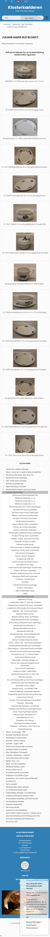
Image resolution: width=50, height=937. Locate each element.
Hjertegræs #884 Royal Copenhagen (25, 576)
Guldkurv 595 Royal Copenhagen (25, 570)
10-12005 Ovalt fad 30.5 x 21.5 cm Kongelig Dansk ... (25, 110)
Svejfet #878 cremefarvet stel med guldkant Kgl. (25, 694)
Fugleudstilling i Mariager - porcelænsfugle (21, 793)
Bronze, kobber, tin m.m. (14, 770)
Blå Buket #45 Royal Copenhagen (25, 510)
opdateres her (35, 895)
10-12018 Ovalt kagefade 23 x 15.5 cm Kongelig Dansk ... (25, 196)
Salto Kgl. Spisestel (25, 677)
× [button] (47, 881)
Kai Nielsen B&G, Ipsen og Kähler (17, 787)
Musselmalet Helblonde (25, 631)
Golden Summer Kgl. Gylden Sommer (25, 562)
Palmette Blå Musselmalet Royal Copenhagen (25, 646)
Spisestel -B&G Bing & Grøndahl (17, 735)
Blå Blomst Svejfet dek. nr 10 (25, 504)
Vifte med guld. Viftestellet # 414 (25, 715)
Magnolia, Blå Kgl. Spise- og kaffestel (25, 617)
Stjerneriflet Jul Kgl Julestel (25, 686)
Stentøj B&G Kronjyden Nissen (16, 738)
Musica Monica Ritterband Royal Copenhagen (25, 623)
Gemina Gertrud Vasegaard (25, 553)
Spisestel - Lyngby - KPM (14, 743)
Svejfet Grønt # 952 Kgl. (25, 697)
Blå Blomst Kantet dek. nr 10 (25, 501)
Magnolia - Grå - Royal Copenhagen (25, 611)
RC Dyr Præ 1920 (11, 822)
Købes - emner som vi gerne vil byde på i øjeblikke (23, 472)
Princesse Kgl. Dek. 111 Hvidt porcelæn (25, 654)
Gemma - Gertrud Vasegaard (25, 556)
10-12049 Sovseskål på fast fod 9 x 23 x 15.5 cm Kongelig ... (25, 312)
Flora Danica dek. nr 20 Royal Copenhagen (25, 547)
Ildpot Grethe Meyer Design (25, 591)
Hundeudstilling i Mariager (15, 801)
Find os (25, 876)
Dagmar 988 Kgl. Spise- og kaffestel (25, 524)
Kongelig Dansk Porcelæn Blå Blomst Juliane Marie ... (25, 284)
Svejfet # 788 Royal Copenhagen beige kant (25, 691)
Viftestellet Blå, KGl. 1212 (25, 717)
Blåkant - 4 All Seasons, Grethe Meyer (25, 515)
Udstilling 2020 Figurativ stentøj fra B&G (20, 796)
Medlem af (25, 857)
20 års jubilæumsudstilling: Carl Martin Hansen (22, 798)
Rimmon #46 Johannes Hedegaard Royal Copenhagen (25, 664)
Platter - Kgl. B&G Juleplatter (15, 764)
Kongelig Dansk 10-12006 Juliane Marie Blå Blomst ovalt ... (25, 138)
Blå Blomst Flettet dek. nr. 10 (25, 498)
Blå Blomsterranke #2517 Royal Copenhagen (25, 507)
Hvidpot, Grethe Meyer (25, 588)
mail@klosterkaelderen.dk (27, 852)
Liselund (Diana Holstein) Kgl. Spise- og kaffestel (25, 605)
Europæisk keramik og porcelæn (17, 772)
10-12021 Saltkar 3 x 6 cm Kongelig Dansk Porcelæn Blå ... (25, 224)
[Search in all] (40, 18)
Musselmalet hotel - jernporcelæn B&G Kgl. (25, 634)
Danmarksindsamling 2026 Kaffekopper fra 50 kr (23, 816)
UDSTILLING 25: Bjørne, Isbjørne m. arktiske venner (23, 813)
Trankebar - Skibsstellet (25, 703)
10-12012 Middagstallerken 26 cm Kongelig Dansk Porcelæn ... (25, 167)
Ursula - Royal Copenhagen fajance (25, 712)
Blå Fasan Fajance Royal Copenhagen (25, 512)
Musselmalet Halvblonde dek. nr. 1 (25, 628)
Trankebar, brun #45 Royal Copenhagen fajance (25, 709)
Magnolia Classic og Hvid (25, 614)
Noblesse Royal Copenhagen (25, 637)
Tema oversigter (11, 784)
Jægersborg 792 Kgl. (25, 599)
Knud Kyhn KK (11, 781)
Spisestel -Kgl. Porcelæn (22, 24)
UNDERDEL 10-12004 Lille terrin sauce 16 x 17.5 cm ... (25, 81)
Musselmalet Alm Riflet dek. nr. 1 (25, 625)
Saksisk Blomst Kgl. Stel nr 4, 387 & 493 (25, 674)
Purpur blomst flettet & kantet (25, 657)
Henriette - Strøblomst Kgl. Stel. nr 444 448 (25, 573)
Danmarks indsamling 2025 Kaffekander (20, 819)
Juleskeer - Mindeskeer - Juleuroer (18, 755)
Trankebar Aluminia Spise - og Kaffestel (25, 706)
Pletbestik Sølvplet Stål (14, 804)
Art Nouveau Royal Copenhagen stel (25, 495)
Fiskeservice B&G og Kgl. (25, 544)
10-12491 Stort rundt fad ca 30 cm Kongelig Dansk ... (25, 455)
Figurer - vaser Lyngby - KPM (15, 732)
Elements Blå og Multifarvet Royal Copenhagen (25, 533)
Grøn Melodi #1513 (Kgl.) (25, 565)
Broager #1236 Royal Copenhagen (25, 518)
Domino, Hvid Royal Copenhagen (25, 530)
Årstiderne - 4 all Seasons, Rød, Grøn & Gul (25, 726)
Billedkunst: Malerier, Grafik (15, 767)
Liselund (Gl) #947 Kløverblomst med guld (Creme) (25, 608)
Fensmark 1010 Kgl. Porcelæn (25, 541)
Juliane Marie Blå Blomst (25, 596)
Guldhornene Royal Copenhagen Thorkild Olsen (25, 567)
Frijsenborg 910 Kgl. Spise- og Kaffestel (25, 550)
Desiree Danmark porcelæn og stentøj (19, 746)
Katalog (7, 24)
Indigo (25, 594)
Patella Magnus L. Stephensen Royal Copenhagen (25, 648)
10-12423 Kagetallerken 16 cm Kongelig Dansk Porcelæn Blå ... (25, 427)
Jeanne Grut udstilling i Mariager (17, 469)
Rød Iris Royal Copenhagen (25, 668)
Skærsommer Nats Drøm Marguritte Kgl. (25, 683)
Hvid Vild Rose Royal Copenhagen (25, 585)
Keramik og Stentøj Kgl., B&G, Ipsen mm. (20, 475)
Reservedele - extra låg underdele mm (25, 660)
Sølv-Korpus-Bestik (12, 807)
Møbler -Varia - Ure (12, 761)
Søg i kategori (29, 18)
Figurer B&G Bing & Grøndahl (16, 486)
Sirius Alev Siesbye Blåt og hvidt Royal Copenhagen (25, 680)
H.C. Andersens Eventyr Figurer (16, 790)
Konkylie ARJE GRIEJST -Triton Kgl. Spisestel (25, 602)
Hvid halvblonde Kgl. (25, 729)
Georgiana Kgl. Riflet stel (25, 559)
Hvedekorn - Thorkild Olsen (25, 579)
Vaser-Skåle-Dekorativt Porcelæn (17, 758)
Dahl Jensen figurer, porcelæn (16, 481)
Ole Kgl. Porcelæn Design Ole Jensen (25, 640)
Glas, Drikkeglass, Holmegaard (17, 752)
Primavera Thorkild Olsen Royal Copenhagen (25, 651)
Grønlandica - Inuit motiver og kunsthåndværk (22, 778)
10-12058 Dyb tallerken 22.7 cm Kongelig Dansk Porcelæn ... (25, 370)
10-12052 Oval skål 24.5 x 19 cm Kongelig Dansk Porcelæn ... (25, 341)
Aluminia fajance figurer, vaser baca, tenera (21, 489)
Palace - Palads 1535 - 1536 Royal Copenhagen (25, 643)
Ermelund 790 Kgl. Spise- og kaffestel (25, 536)
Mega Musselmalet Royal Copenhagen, (25, 620)
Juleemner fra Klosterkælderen (16, 810)
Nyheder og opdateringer (15, 484)
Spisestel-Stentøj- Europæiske (16, 749)
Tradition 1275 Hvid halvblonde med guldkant (25, 700)
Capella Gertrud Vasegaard (25, 521)
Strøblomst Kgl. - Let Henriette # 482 (25, 688)
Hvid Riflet (25, 582)
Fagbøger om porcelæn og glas (17, 775)
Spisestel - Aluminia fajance (15, 741)
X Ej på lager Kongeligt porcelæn (25, 723)
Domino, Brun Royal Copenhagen (25, 527)
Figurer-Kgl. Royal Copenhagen (16, 478)
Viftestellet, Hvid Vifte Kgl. (25, 720)
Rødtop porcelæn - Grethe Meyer (25, 671)
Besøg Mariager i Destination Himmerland (34, 925)
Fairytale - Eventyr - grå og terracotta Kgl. (25, 539)
